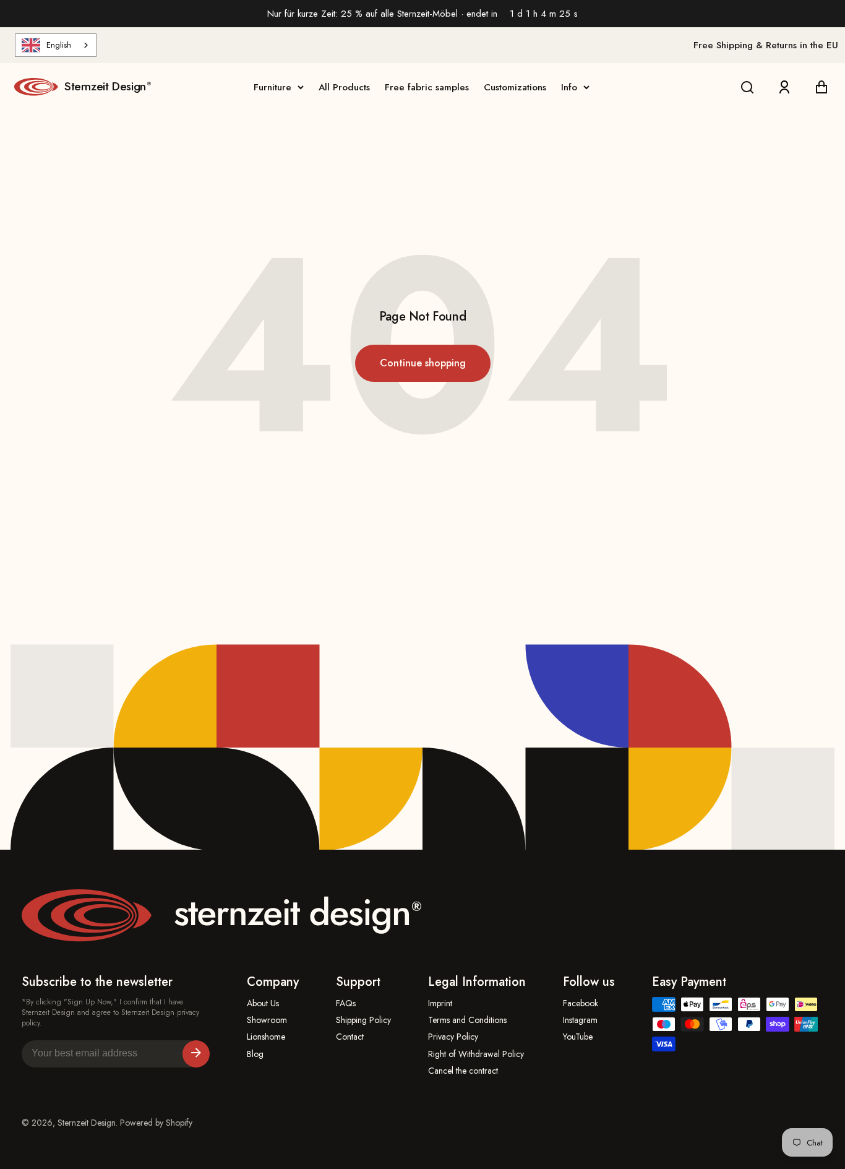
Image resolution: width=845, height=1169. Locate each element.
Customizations (515, 87)
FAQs (346, 1003)
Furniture (272, 87)
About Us (263, 1003)
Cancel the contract (463, 1071)
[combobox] (56, 45)
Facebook (580, 1003)
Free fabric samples (427, 87)
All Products (344, 87)
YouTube (578, 1037)
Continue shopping (423, 363)
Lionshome (266, 1037)
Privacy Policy (453, 1037)
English (58, 45)
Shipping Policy (363, 1020)
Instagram (580, 1020)
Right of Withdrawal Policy (476, 1054)
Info (569, 87)
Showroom (267, 1020)
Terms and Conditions (467, 1020)
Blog (255, 1054)
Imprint (440, 1003)
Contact (350, 1037)
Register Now (196, 1054)
